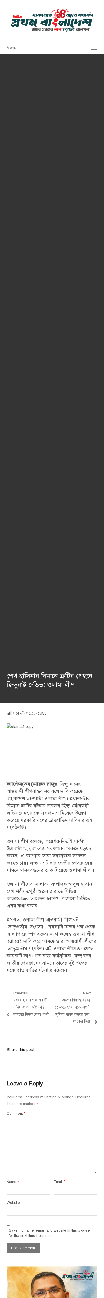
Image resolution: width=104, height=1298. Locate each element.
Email (59, 1182)
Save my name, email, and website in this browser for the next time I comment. (50, 1233)
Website (13, 1202)
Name (13, 1182)
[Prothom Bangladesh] (52, 20)
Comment (16, 1113)
